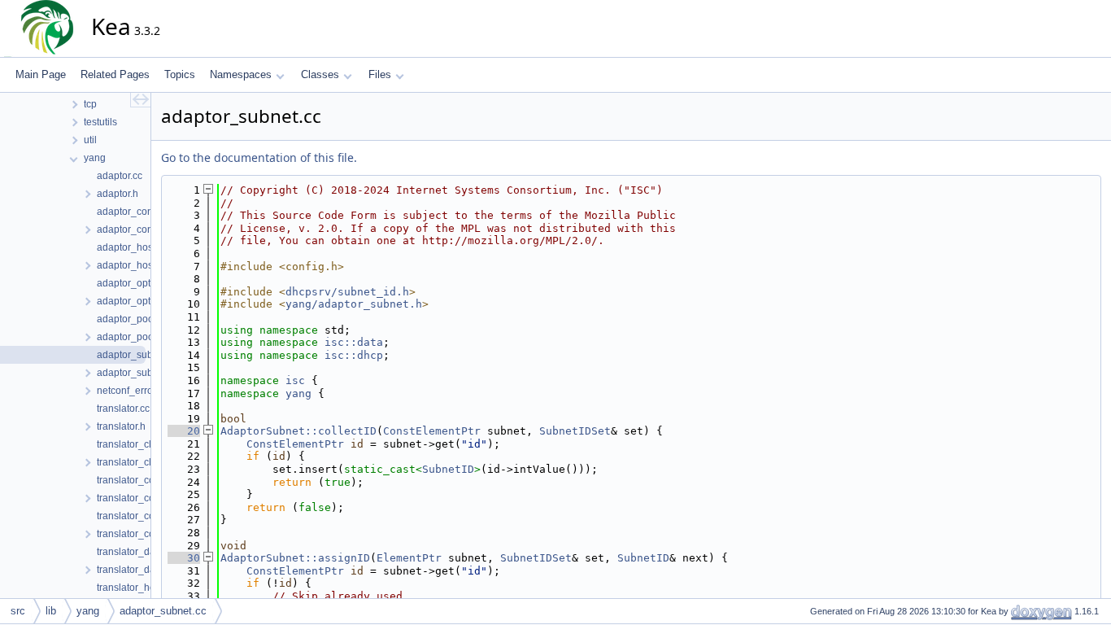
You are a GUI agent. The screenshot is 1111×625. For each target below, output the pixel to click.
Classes (320, 74)
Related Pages (115, 74)
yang (298, 393)
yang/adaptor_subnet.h (353, 304)
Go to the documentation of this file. (259, 157)
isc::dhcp (354, 355)
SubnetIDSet (575, 431)
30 (184, 558)
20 (184, 431)
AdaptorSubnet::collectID (298, 431)
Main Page (40, 74)
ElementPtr (409, 558)
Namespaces (241, 74)
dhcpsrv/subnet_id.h (347, 292)
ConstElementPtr (432, 431)
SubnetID (448, 469)
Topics (179, 74)
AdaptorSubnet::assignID (295, 558)
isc (295, 380)
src (18, 611)
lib (51, 611)
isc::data (354, 342)
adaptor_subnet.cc (163, 611)
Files (379, 74)
